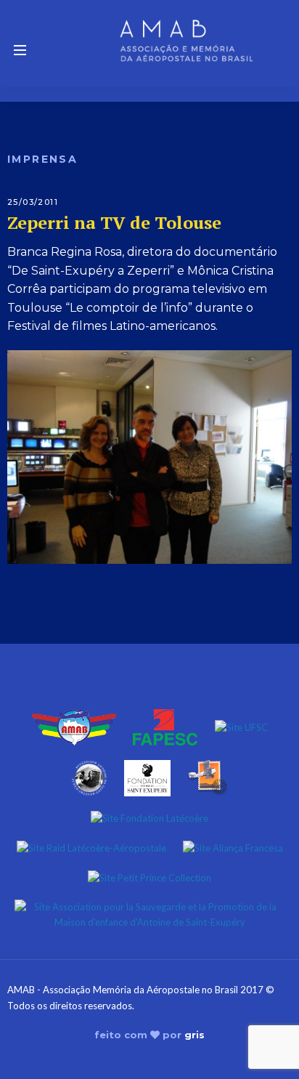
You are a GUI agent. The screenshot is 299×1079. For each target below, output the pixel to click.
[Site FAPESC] (165, 726)
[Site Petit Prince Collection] (149, 876)
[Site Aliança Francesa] (233, 847)
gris (194, 1034)
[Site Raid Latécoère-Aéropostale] (91, 847)
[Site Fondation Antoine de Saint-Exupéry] (147, 777)
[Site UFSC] (241, 726)
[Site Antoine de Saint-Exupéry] (89, 777)
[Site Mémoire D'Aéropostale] (207, 777)
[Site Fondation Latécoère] (149, 817)
